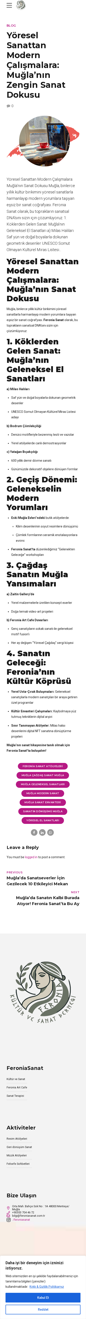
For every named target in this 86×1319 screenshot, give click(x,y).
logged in (31, 857)
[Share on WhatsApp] (50, 832)
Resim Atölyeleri (17, 1138)
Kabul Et (43, 1297)
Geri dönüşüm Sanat (19, 1147)
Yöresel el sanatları (42, 820)
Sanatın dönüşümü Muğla (42, 811)
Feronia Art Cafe (17, 1087)
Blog (11, 26)
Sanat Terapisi (15, 1095)
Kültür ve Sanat (16, 1079)
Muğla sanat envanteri (42, 802)
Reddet (43, 1309)
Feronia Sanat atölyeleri (43, 766)
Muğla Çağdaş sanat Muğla (43, 775)
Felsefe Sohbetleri (18, 1163)
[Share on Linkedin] (42, 832)
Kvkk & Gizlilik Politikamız (47, 1286)
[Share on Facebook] (34, 832)
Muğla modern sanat (42, 793)
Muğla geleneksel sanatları (43, 784)
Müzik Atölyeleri (17, 1155)
